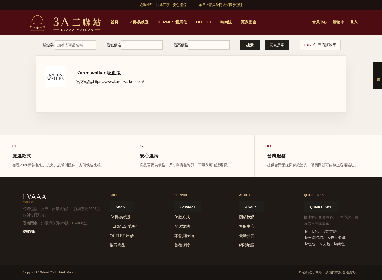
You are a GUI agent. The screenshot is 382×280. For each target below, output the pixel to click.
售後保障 (182, 245)
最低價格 (114, 45)
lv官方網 (329, 231)
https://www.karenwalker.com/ (118, 81)
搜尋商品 (117, 245)
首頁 (114, 22)
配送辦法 (182, 226)
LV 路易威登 (138, 22)
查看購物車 (327, 45)
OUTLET (204, 22)
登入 (354, 22)
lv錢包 (339, 243)
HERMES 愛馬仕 (172, 22)
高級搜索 (277, 45)
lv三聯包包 (314, 237)
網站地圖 (247, 245)
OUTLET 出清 (122, 235)
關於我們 (247, 217)
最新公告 (247, 235)
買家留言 (248, 22)
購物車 (338, 22)
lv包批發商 (336, 237)
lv (306, 231)
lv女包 (325, 243)
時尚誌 (226, 22)
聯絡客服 (29, 231)
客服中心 (247, 226)
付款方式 (182, 217)
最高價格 (181, 45)
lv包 (315, 231)
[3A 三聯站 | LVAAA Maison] (64, 22)
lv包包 (310, 243)
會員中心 (319, 22)
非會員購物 (184, 235)
